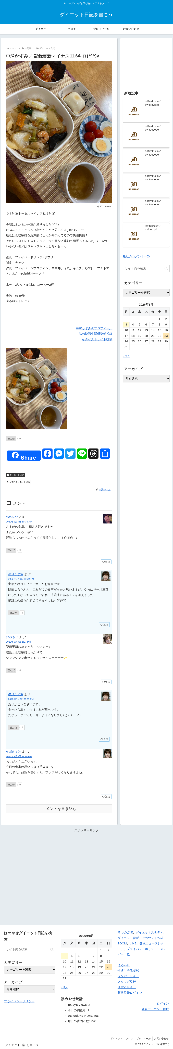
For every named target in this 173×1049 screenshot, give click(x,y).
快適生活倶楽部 (128, 970)
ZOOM (122, 943)
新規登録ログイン (130, 992)
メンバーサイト (128, 976)
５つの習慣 (125, 932)
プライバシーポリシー (19, 1001)
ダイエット (116, 1038)
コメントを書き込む (59, 809)
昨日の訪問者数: (79, 1021)
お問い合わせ (161, 1038)
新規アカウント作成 (155, 1009)
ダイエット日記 (17, 475)
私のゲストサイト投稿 (97, 339)
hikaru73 (12, 517)
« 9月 (126, 356)
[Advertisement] (146, 62)
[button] (166, 268)
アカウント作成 (152, 938)
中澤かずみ (15, 574)
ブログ (129, 1038)
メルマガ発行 (127, 981)
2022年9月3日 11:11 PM (21, 699)
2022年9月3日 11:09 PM (21, 579)
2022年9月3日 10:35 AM (19, 521)
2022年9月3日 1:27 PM (18, 641)
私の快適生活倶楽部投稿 (95, 333)
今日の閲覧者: (78, 1010)
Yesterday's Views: (81, 1015)
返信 (107, 561)
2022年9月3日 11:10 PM (19, 756)
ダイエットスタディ (149, 932)
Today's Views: (78, 1004)
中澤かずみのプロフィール (94, 328)
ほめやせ (124, 965)
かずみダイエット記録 (19, 482)
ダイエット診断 (128, 938)
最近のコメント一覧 (136, 256)
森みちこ (12, 637)
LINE (133, 943)
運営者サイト (127, 987)
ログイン (163, 1003)
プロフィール (144, 1038)
